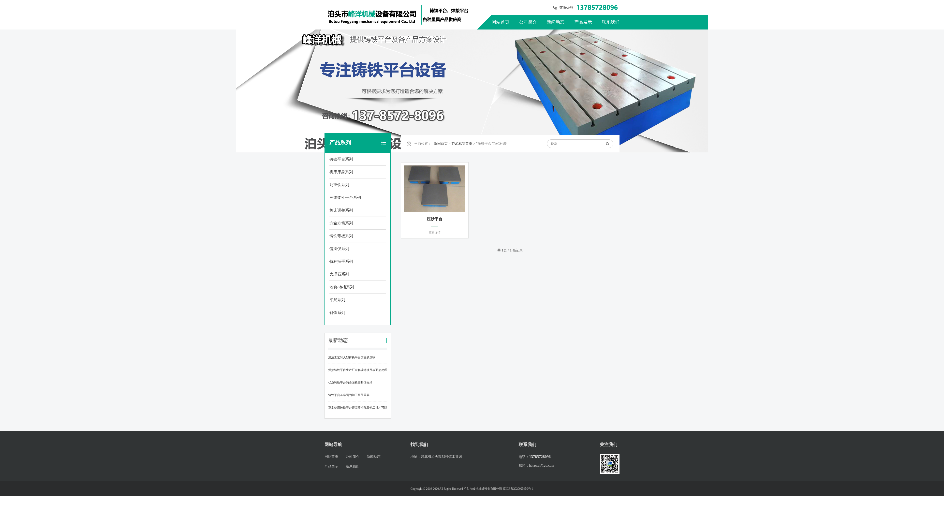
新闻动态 (555, 22)
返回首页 (441, 144)
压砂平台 (434, 219)
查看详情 (435, 232)
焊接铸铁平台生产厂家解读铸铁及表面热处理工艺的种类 (357, 372)
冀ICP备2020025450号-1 (518, 488)
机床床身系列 (341, 172)
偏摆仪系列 (339, 249)
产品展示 (583, 22)
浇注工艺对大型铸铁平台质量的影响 (351, 357)
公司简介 (528, 22)
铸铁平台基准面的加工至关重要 (348, 395)
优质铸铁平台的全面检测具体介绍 (350, 382)
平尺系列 (337, 300)
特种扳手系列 (341, 261)
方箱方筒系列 (341, 223)
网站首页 (500, 22)
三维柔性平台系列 (345, 197)
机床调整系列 (341, 210)
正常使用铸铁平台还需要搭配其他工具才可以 (357, 407)
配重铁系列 (339, 185)
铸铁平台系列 (341, 159)
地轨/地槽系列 (341, 287)
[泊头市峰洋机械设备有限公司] (398, 15)
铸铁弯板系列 (341, 236)
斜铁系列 (337, 312)
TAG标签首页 (462, 144)
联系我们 (611, 22)
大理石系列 (339, 274)
